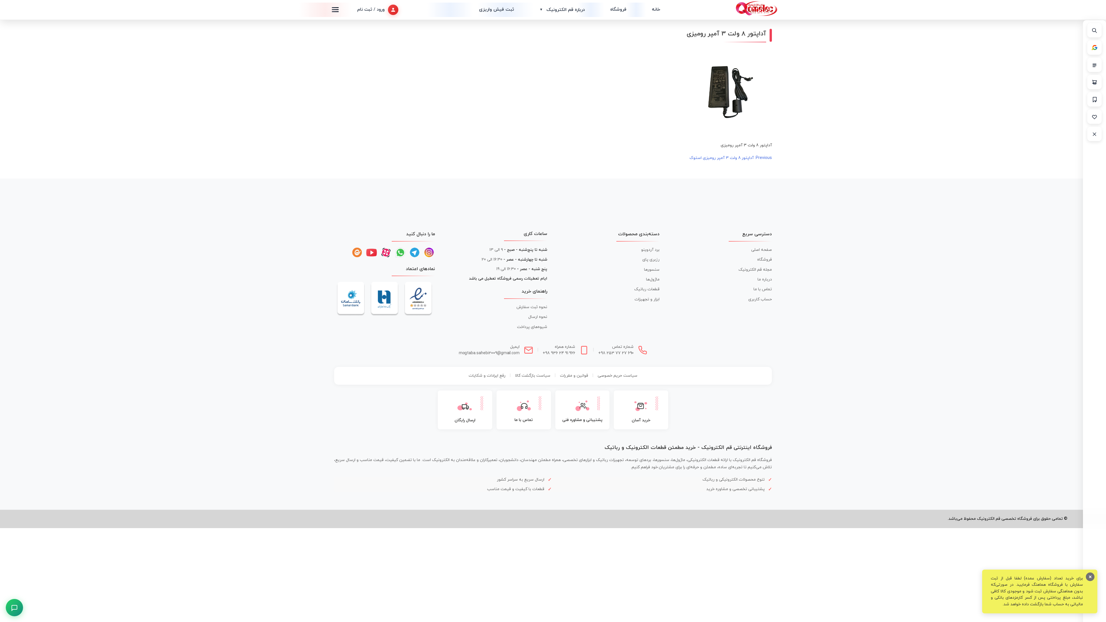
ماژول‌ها (653, 279)
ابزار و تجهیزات (647, 299)
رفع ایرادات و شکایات (487, 375)
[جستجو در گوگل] (1094, 47)
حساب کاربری (760, 299)
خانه (656, 9)
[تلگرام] (415, 252)
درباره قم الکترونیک (562, 10)
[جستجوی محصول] (1094, 30)
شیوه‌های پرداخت (532, 327)
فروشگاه (618, 9)
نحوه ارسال (537, 317)
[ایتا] (357, 252)
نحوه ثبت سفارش (531, 307)
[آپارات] (386, 252)
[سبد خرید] (1094, 82)
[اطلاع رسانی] (1094, 99)
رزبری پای (651, 259)
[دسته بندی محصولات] (1094, 65)
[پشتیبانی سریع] (14, 608)
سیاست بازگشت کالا (532, 375)
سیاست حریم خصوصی (617, 375)
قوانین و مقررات (574, 375)
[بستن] (1094, 134)
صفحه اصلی (761, 250)
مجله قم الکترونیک (755, 269)
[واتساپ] (400, 252)
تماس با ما (762, 289)
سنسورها (652, 269)
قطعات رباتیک (647, 289)
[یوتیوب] (371, 252)
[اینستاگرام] (429, 252)
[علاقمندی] (1094, 116)
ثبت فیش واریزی (496, 9)
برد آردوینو (650, 250)
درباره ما (764, 279)
